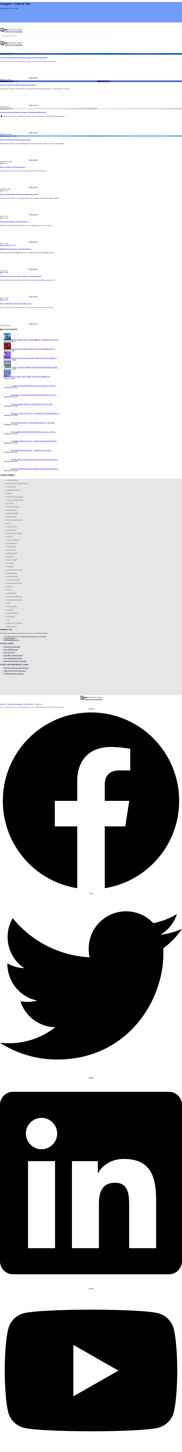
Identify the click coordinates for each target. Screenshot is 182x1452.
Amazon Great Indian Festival (17, 483)
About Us (3, 704)
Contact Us (38, 704)
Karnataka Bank (12, 576)
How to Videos (12, 560)
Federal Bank (11, 546)
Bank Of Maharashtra (14, 520)
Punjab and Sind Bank (14, 596)
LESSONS (10, 586)
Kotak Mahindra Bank (14, 583)
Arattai (9, 493)
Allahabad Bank (12, 480)
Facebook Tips (12, 543)
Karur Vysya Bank (13, 580)
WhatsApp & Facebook (14, 623)
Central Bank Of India (14, 533)
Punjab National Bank (14, 600)
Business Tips (12, 526)
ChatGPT (10, 536)
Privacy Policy (29, 704)
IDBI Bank (10, 566)
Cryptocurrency (13, 540)
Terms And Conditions (15, 704)
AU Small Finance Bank (15, 500)
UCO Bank (10, 610)
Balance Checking (5, 136)
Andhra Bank (11, 486)
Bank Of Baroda (12, 513)
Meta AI (9, 590)
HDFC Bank (10, 556)
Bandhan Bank (12, 510)
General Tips (4, 54)
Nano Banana (11, 593)
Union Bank (11, 616)
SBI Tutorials (11, 606)
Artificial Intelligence (6, 81)
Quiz (8, 603)
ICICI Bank (10, 563)
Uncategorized (12, 613)
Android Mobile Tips (14, 490)
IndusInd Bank (12, 573)
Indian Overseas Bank (14, 570)
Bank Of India (11, 516)
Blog (1, 163)
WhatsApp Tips (12, 626)
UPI (8, 620)
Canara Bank (11, 530)
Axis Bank (10, 503)
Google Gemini (12, 553)
